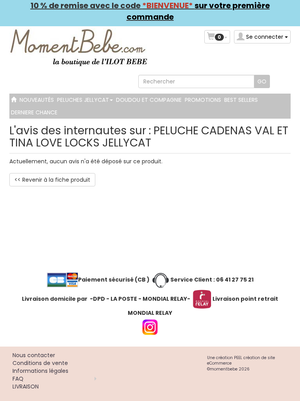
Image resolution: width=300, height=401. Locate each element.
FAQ (17, 379)
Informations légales (40, 371)
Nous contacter (33, 355)
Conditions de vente (40, 363)
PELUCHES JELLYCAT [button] (84, 100)
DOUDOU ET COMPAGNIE (149, 100)
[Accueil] (13, 100)
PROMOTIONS (203, 100)
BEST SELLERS (241, 100)
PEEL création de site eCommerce (241, 360)
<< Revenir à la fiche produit (52, 180)
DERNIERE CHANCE (34, 112)
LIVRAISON (25, 386)
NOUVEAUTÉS (37, 100)
